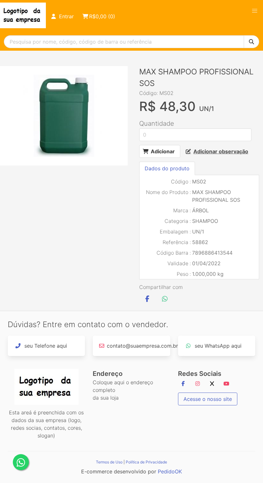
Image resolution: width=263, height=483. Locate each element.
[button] (254, 11)
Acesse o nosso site (207, 399)
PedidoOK (170, 471)
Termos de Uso (109, 462)
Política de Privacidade (146, 462)
